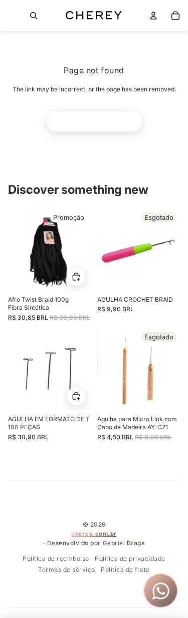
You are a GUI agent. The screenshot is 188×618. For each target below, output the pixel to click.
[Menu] (12, 15)
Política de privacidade (130, 558)
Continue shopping (94, 121)
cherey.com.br (94, 533)
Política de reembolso (56, 558)
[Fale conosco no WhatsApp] (160, 590)
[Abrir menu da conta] (153, 16)
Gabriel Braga (124, 543)
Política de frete (125, 569)
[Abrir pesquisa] (34, 16)
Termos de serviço (66, 569)
